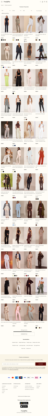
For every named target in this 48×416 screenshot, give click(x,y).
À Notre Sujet (16, 386)
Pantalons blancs (15, 342)
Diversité (15, 387)
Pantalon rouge (29, 342)
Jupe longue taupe (22, 345)
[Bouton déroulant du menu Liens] (1, 2)
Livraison (3, 391)
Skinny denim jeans (29, 345)
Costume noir (28, 348)
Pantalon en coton (15, 345)
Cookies (37, 387)
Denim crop (23, 348)
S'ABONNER (40, 363)
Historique (38, 386)
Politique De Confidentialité (29, 387)
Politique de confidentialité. (14, 369)
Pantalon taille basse (22, 342)
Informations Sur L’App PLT (29, 389)
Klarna (3, 392)
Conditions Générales (28, 386)
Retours (3, 387)
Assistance (4, 386)
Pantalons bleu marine (36, 342)
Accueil (2, 5)
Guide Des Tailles (5, 389)
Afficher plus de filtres (5, 13)
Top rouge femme (37, 345)
